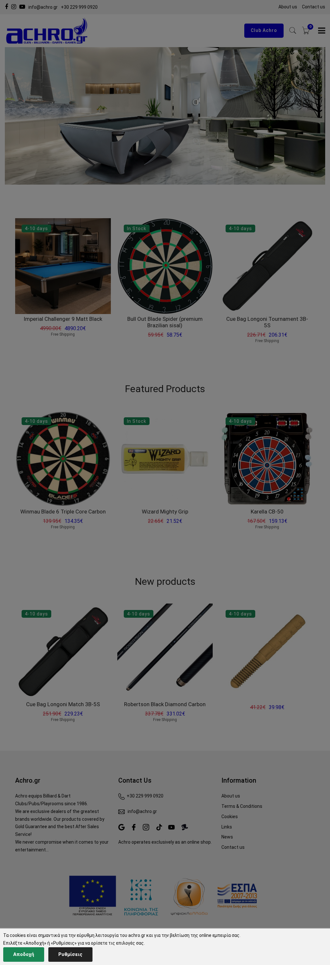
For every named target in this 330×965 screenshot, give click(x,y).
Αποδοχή (23, 954)
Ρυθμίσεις (70, 954)
